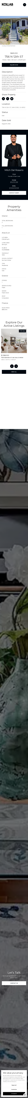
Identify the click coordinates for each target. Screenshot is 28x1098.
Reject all (14, 1085)
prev (12, 366)
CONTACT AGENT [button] (14, 193)
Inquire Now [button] (14, 65)
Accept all (14, 1093)
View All (14, 372)
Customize (14, 1089)
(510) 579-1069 (14, 182)
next (16, 366)
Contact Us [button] (14, 983)
